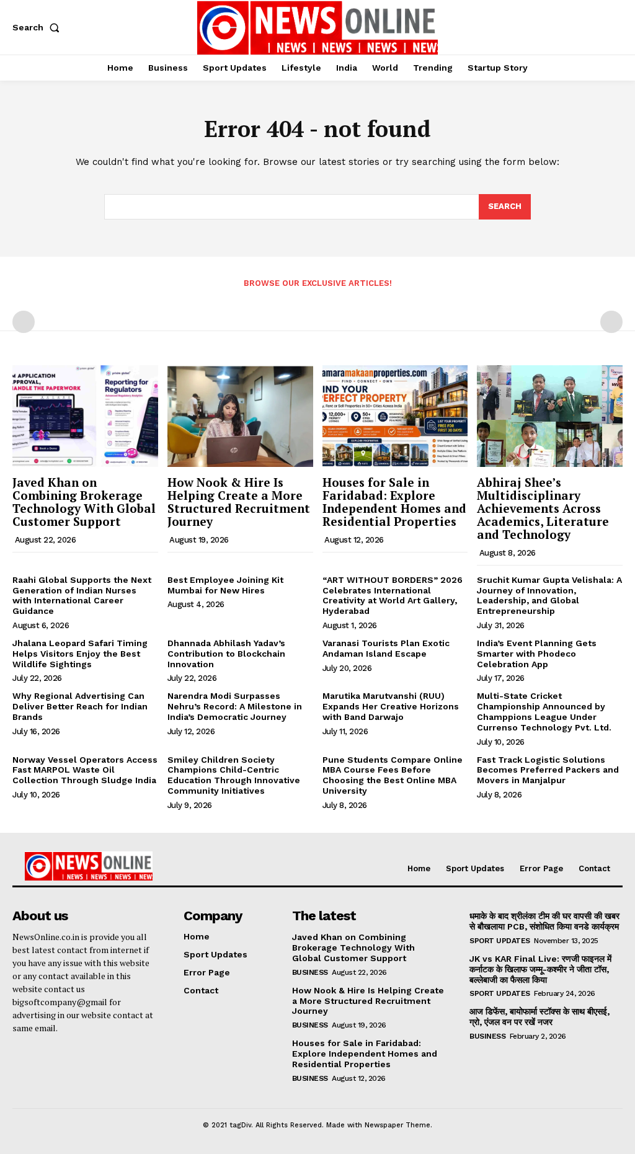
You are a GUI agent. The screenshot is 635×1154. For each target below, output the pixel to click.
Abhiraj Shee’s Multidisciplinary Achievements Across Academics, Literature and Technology (543, 508)
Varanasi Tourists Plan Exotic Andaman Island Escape (386, 648)
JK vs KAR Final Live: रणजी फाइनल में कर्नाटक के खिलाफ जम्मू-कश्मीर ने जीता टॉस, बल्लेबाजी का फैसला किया (540, 969)
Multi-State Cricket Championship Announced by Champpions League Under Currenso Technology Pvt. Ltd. (544, 711)
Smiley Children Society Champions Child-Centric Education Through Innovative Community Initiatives (233, 775)
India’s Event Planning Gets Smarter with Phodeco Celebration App (537, 653)
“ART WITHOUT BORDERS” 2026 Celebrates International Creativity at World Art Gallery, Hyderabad (392, 595)
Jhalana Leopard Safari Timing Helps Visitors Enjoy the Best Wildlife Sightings (80, 653)
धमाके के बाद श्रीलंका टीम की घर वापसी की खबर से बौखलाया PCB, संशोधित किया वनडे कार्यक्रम (544, 921)
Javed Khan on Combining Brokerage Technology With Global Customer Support (84, 501)
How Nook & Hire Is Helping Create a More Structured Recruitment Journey (238, 501)
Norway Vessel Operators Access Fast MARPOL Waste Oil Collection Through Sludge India (85, 770)
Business (310, 972)
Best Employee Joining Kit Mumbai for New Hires (225, 585)
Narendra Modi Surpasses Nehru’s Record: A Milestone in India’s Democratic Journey (234, 706)
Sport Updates (499, 940)
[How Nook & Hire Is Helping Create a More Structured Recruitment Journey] (240, 416)
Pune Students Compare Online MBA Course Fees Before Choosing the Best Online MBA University (392, 775)
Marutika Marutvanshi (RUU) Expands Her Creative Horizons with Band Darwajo (390, 706)
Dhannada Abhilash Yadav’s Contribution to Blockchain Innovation (226, 653)
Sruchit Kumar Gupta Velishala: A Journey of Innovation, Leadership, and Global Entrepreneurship (549, 595)
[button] (38, 27)
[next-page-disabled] (611, 322)
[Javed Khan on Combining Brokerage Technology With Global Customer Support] (85, 416)
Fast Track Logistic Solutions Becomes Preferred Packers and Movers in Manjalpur (548, 770)
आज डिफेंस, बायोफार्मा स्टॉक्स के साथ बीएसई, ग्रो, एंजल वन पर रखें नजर (539, 1016)
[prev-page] (23, 322)
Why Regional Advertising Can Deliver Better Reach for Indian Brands (80, 706)
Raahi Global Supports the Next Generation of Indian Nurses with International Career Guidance (81, 595)
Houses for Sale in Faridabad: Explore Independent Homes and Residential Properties (394, 501)
